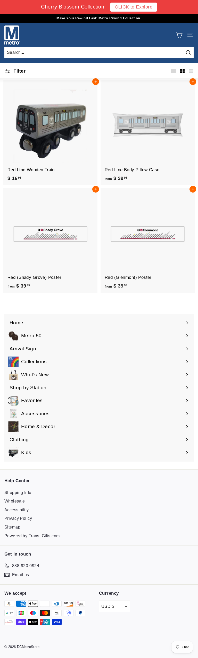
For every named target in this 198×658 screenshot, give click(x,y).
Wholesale (14, 501)
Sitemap (12, 527)
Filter (19, 71)
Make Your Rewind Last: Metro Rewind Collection (98, 18)
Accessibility (16, 510)
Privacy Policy (18, 518)
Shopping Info (17, 492)
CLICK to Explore (133, 7)
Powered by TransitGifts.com (32, 536)
